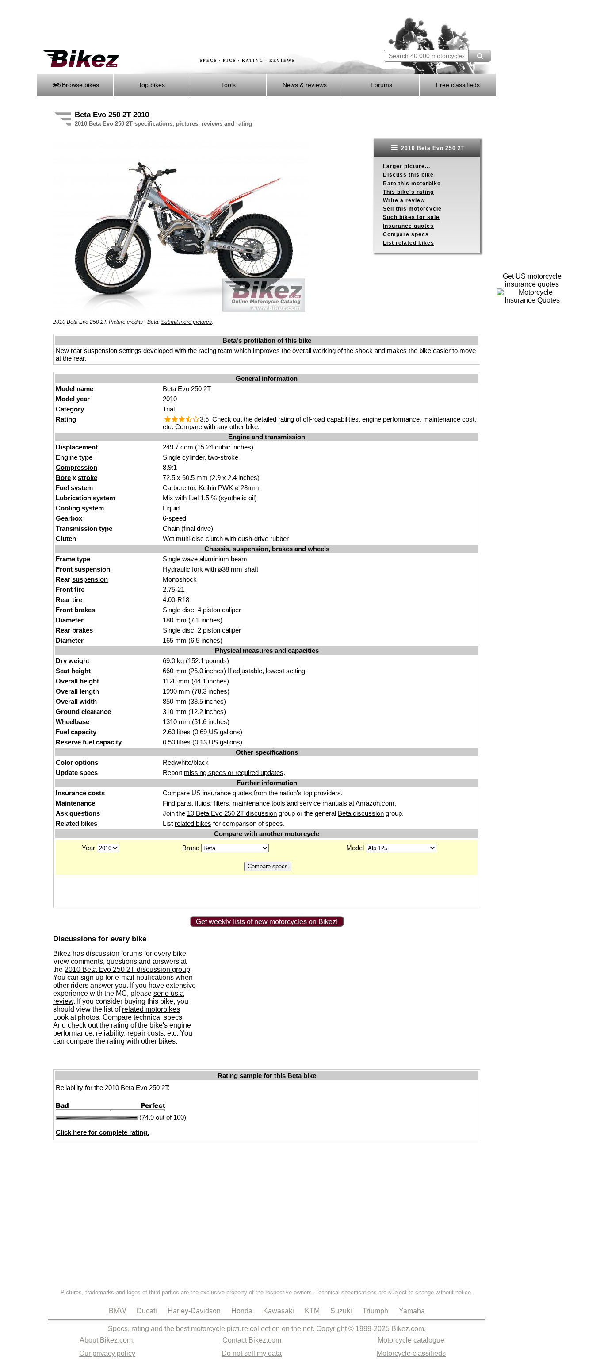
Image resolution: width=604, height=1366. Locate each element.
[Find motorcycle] (479, 56)
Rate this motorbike (412, 183)
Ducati (147, 1311)
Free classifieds (458, 84)
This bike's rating (408, 192)
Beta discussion (361, 813)
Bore (63, 477)
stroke (87, 477)
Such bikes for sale (411, 217)
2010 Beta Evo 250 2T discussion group (127, 969)
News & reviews (305, 84)
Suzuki (341, 1311)
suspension (92, 569)
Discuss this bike (408, 175)
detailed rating (274, 419)
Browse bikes (79, 84)
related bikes (193, 823)
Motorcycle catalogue (411, 1340)
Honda (241, 1311)
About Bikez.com (106, 1340)
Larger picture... (406, 166)
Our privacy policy (107, 1353)
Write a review (404, 200)
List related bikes (408, 243)
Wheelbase (72, 721)
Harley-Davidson (194, 1311)
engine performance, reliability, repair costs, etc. (122, 1029)
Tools (228, 84)
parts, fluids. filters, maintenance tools (231, 803)
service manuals (323, 803)
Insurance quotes (408, 226)
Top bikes (151, 84)
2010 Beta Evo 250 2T (432, 148)
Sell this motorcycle (412, 209)
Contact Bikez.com (251, 1340)
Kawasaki (278, 1311)
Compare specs (406, 234)
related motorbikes (151, 1009)
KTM (312, 1311)
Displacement (77, 447)
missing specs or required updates (233, 772)
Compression (76, 467)
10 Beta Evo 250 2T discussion (232, 813)
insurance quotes (227, 793)
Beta (83, 115)
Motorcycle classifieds (411, 1353)
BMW (117, 1311)
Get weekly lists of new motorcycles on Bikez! (267, 921)
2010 (141, 115)
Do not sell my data (252, 1353)
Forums (381, 84)
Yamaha (412, 1311)
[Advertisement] (198, 25)
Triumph (375, 1311)
